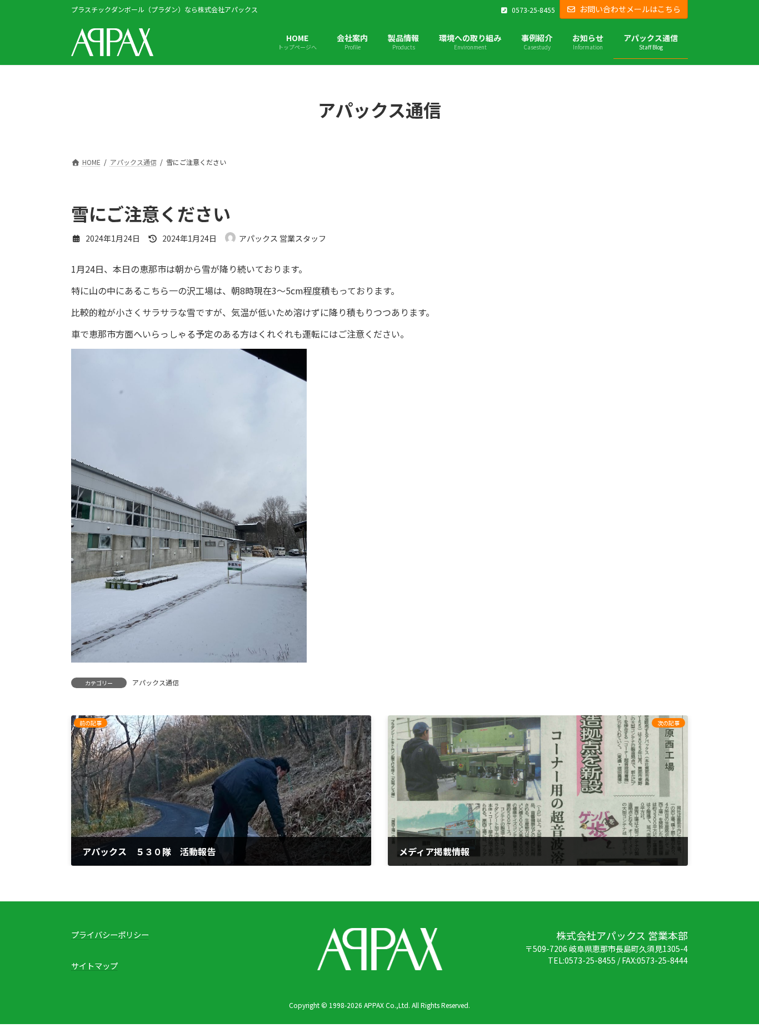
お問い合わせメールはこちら (630, 8)
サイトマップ (94, 966)
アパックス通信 (155, 682)
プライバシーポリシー (110, 934)
